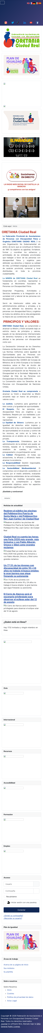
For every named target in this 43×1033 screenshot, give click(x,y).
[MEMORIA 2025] (21, 120)
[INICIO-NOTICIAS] (21, 38)
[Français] (31, 3)
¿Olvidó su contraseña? (13, 915)
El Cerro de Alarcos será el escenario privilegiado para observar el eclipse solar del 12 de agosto (20, 598)
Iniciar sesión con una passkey (24, 902)
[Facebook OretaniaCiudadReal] (37, 22)
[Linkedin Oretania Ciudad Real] (24, 22)
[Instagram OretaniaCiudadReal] (6, 22)
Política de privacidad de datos (20, 997)
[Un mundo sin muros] (21, 207)
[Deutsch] (34, 3)
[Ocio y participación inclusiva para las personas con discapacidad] (13, 702)
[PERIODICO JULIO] (18, 660)
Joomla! (4, 1024)
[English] (28, 3)
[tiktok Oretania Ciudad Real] (18, 22)
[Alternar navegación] (2, 2)
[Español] (39, 3)
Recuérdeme (11, 896)
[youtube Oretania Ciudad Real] (31, 22)
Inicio (9, 990)
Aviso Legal (12, 1001)
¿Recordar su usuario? (13, 918)
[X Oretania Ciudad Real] (12, 22)
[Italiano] (37, 3)
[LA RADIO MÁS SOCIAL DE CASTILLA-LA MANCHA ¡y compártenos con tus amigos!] (21, 175)
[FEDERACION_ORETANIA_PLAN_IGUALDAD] (21, 65)
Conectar (21, 910)
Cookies (10, 993)
